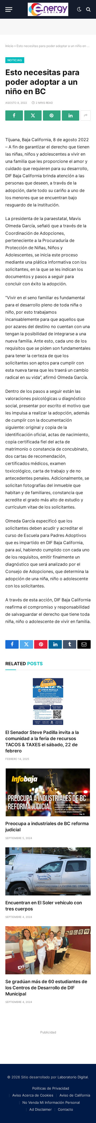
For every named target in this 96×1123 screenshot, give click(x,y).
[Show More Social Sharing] (86, 115)
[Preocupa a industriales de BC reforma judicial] (48, 792)
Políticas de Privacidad (50, 1088)
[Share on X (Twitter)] (33, 115)
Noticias (14, 60)
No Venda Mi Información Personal (51, 1102)
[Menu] (8, 9)
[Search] (88, 9)
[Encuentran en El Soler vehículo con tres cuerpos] (48, 871)
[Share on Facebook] (14, 115)
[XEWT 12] (48, 9)
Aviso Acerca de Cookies (32, 1095)
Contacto (65, 1109)
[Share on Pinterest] (52, 115)
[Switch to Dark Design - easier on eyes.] (79, 9)
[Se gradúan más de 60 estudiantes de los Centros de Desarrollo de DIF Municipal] (48, 950)
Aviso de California (74, 1095)
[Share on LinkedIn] (70, 115)
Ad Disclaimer (40, 1109)
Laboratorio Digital (73, 1077)
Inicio (9, 46)
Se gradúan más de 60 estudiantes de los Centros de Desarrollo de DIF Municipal (46, 988)
